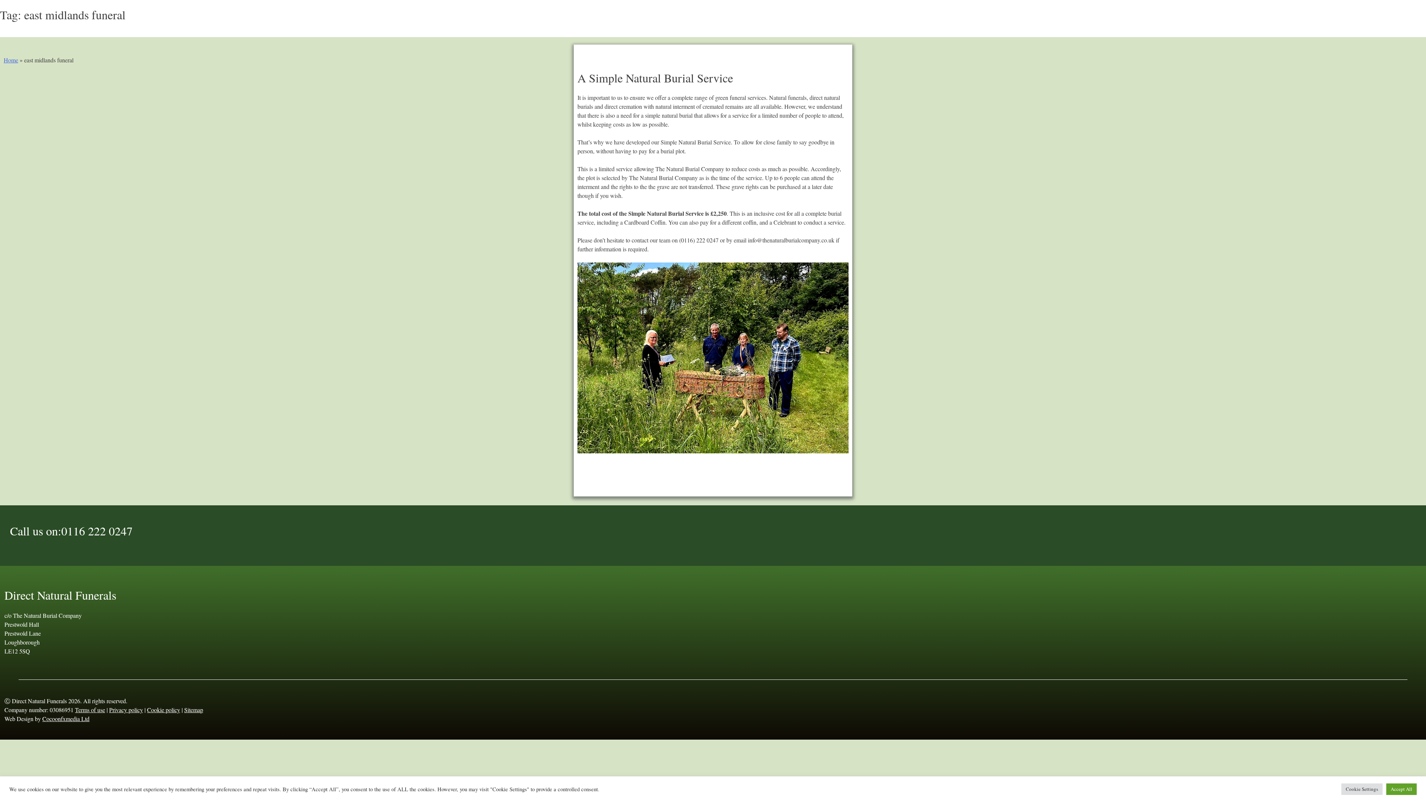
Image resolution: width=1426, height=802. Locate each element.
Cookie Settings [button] (1362, 789)
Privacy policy (126, 710)
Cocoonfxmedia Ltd (65, 719)
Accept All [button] (1401, 789)
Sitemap (193, 710)
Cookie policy (163, 710)
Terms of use (90, 710)
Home (11, 60)
